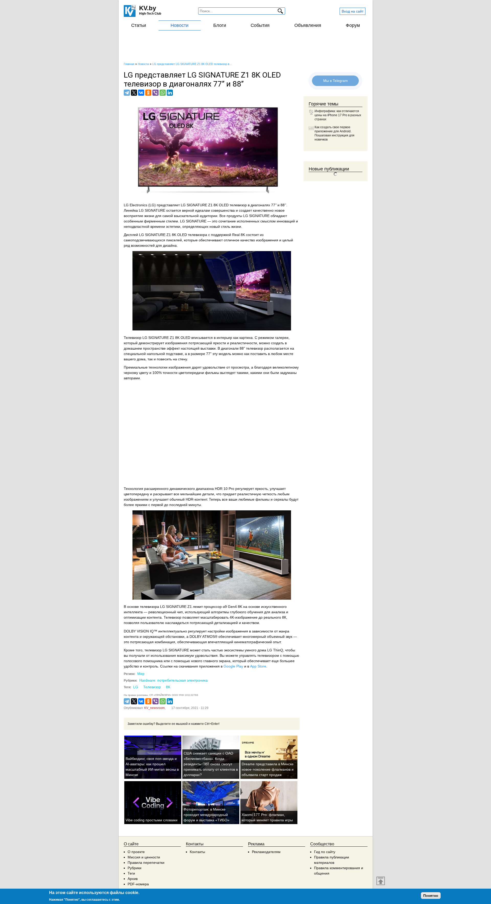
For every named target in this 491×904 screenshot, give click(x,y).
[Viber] (155, 93)
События (260, 25)
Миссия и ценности (144, 857)
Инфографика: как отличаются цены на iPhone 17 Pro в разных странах (338, 115)
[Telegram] (127, 93)
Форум (353, 25)
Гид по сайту (324, 852)
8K (168, 687)
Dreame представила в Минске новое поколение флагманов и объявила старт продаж (268, 769)
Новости (179, 25)
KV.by (147, 8)
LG (135, 687)
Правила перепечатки (146, 862)
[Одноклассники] (148, 93)
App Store (258, 666)
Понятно (430, 896)
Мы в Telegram (335, 81)
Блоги (219, 25)
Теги (131, 873)
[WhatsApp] (163, 93)
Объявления (307, 25)
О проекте (136, 852)
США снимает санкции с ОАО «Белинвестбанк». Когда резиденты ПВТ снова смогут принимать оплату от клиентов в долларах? (211, 764)
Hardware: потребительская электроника (173, 680)
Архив (133, 879)
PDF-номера (138, 884)
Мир (140, 674)
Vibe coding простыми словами (151, 820)
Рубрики (134, 868)
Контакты (197, 852)
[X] (134, 93)
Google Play (233, 666)
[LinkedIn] (170, 93)
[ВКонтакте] (141, 93)
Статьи (138, 25)
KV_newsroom (154, 708)
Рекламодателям (266, 852)
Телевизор (152, 687)
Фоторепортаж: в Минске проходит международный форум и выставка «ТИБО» (206, 814)
